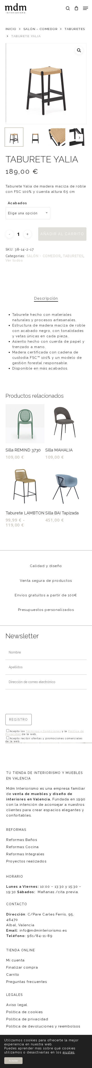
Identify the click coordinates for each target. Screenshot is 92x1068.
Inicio (11, 29)
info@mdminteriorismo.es (43, 930)
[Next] (79, 138)
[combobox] (28, 213)
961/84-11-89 (39, 936)
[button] (85, 8)
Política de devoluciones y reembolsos (43, 1026)
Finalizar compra (22, 967)
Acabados (17, 203)
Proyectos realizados (26, 861)
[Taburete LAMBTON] (25, 486)
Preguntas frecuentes (26, 982)
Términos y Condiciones (43, 731)
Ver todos (14, 260)
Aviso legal (16, 1005)
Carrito (12, 975)
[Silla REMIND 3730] (25, 423)
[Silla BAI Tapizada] (64, 486)
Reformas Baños (21, 840)
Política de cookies (24, 1012)
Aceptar (13, 1060)
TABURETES (75, 29)
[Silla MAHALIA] (64, 423)
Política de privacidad (27, 1019)
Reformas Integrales (25, 854)
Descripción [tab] (46, 298)
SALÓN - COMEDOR (40, 29)
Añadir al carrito (62, 234)
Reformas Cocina (22, 847)
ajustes (69, 1052)
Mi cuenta (15, 960)
